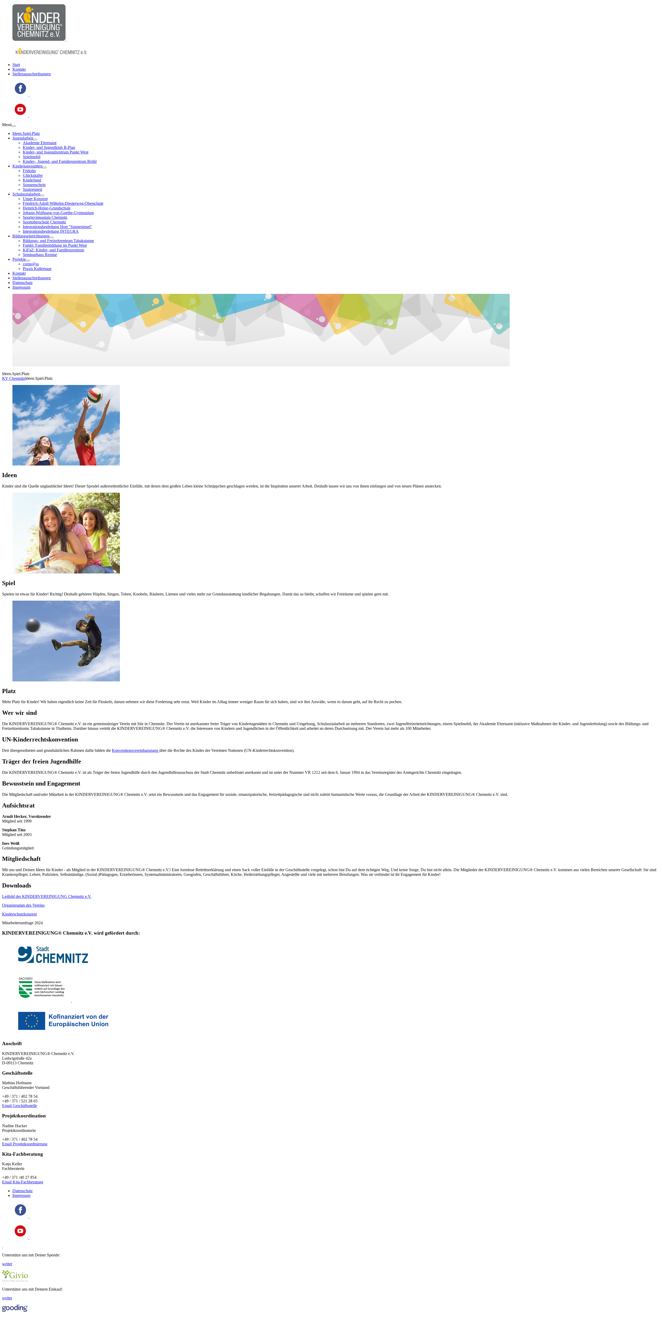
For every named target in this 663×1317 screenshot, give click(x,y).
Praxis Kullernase (37, 268)
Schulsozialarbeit (26, 194)
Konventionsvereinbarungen (135, 750)
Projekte (19, 259)
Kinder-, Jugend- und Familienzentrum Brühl (60, 161)
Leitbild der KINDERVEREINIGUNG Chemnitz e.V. (46, 896)
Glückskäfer (33, 175)
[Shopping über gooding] (15, 1310)
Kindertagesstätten (27, 166)
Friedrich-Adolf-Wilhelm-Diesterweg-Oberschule (63, 203)
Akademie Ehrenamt (39, 143)
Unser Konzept (35, 199)
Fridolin (29, 171)
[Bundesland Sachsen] (42, 1000)
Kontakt (19, 69)
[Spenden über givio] (15, 1280)
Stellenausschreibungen (31, 74)
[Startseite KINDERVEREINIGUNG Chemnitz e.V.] (39, 39)
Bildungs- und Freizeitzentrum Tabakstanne (58, 240)
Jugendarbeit (22, 138)
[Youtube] (20, 116)
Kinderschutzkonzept (19, 914)
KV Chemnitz (13, 378)
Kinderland (32, 180)
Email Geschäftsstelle (19, 1105)
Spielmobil (31, 157)
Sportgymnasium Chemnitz (45, 217)
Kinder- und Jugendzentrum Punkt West (55, 152)
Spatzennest (32, 189)
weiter (7, 1264)
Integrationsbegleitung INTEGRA (51, 231)
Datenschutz (22, 282)
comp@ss (31, 264)
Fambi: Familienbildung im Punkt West (55, 245)
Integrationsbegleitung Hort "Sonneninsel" (57, 226)
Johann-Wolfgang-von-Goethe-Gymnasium (58, 212)
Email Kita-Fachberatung (22, 1182)
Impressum (21, 287)
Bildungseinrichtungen (30, 236)
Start (16, 64)
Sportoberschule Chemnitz (44, 222)
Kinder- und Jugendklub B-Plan (49, 147)
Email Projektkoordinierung (24, 1144)
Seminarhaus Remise (40, 254)
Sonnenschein (34, 185)
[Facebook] (20, 95)
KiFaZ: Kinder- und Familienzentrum (53, 250)
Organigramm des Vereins (23, 905)
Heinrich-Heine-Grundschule (46, 208)
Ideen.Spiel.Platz (26, 133)
